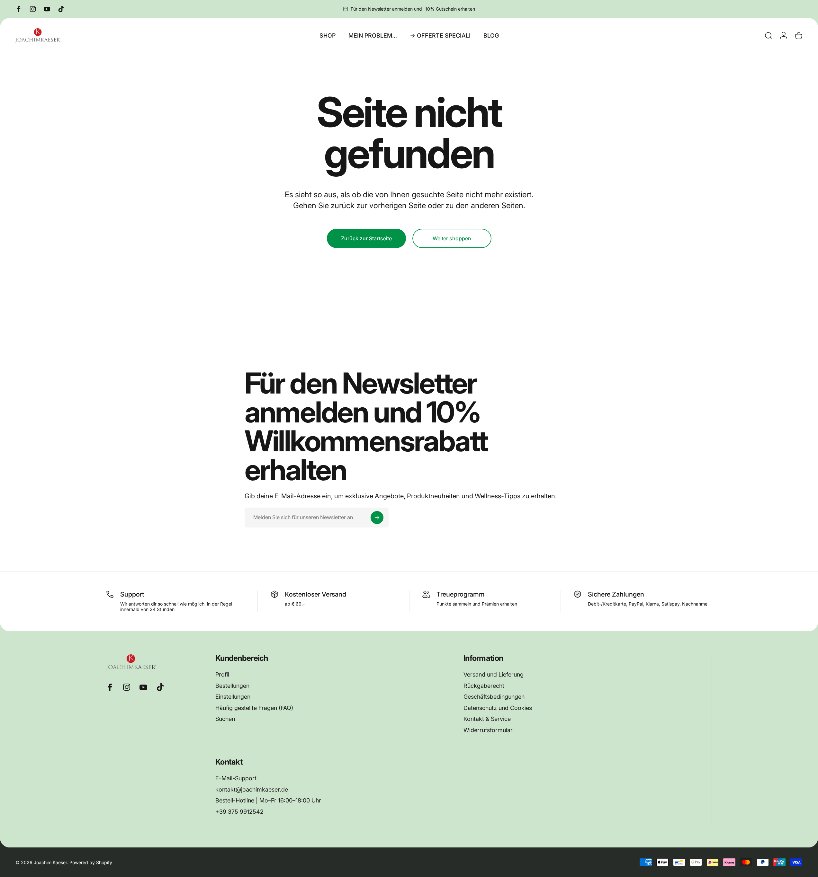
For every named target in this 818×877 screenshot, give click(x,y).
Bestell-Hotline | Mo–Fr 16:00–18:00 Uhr (268, 800)
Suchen (225, 718)
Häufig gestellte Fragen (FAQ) (254, 707)
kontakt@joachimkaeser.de (251, 789)
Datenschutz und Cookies (497, 707)
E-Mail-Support (235, 778)
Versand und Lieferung (493, 674)
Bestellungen (232, 685)
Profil (222, 674)
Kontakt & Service (487, 718)
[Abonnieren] (377, 517)
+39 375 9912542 (239, 811)
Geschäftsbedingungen (494, 696)
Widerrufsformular (488, 730)
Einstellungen (232, 696)
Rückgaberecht (483, 685)
